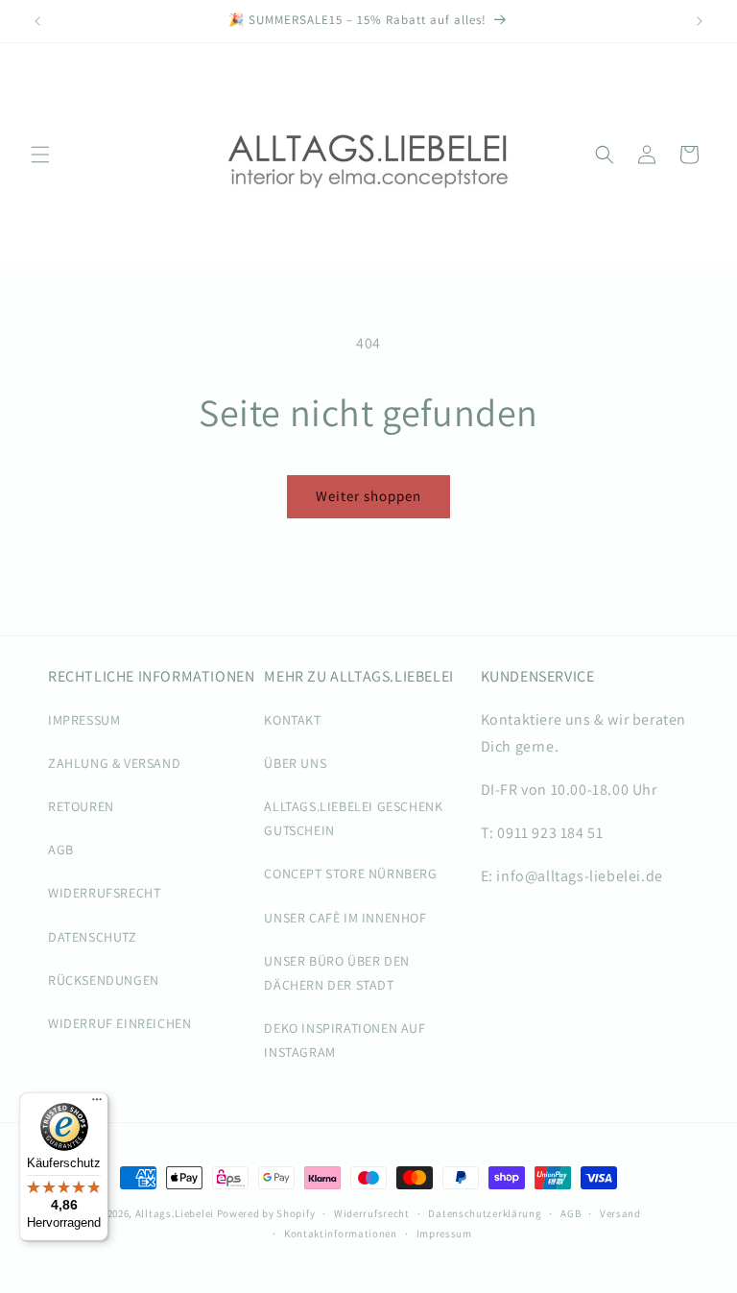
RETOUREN (81, 806)
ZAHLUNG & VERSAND (114, 763)
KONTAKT (292, 720)
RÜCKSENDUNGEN (103, 980)
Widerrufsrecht (372, 1213)
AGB (61, 849)
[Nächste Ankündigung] (699, 21)
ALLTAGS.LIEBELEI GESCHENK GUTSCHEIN (353, 818)
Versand (620, 1213)
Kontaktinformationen (340, 1233)
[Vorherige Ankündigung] (37, 21)
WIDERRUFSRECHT (104, 892)
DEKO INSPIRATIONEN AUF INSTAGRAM (344, 1040)
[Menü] (96, 1103)
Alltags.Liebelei (174, 1213)
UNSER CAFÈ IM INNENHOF (345, 917)
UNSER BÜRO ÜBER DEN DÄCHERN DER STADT (336, 973)
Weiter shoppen (368, 496)
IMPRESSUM (84, 720)
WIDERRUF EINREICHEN (119, 1023)
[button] (40, 154)
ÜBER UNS (295, 763)
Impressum (444, 1233)
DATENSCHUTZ (92, 937)
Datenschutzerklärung (484, 1213)
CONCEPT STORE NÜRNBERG (350, 873)
